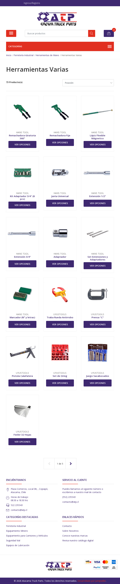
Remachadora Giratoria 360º (22, 137)
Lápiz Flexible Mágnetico (97, 137)
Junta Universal (60, 196)
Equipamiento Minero (17, 530)
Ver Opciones (22, 144)
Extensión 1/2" (97, 196)
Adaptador (60, 256)
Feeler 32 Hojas (22, 434)
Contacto (67, 525)
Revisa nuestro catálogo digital (77, 540)
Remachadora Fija (60, 135)
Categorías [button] (15, 46)
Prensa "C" (98, 317)
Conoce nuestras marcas (75, 535)
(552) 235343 (69, 497)
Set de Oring (60, 375)
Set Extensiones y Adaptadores (98, 258)
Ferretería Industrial (16, 525)
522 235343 (17, 505)
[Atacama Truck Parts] (58, 19)
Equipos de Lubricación (17, 545)
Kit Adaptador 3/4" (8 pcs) (22, 197)
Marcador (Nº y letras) (22, 317)
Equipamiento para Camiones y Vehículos (27, 535)
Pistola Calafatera (22, 375)
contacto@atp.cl (19, 509)
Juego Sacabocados (97, 375)
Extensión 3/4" (22, 256)
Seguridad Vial (13, 540)
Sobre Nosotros (70, 530)
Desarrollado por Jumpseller (92, 580)
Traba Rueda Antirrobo (60, 317)
